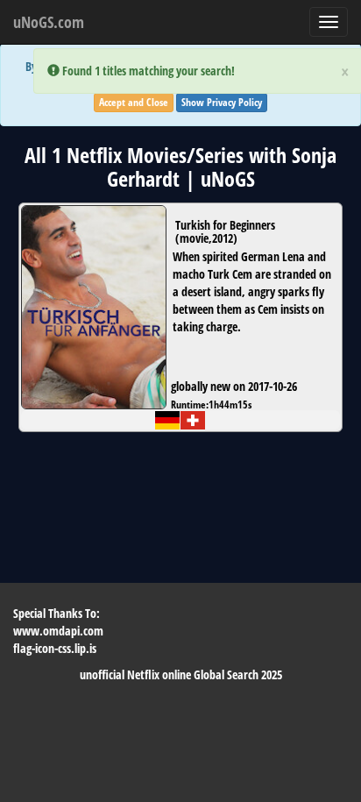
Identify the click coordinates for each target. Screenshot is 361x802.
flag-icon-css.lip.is (54, 648)
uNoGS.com (48, 21)
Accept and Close (133, 102)
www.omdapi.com (58, 630)
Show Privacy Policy (221, 102)
